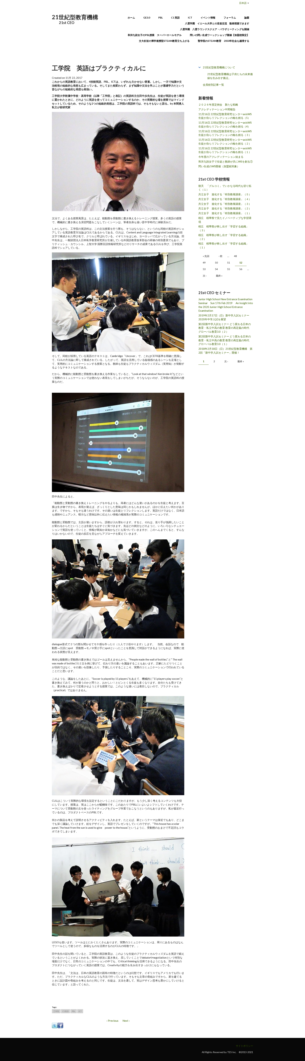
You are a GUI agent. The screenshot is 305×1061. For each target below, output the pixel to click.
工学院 (56, 1011)
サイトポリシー (244, 1045)
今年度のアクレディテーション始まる (220, 156)
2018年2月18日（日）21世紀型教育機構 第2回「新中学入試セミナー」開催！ (225, 350)
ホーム (131, 17)
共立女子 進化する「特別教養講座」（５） (224, 194)
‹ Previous (112, 1020)
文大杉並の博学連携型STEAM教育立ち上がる (164, 40)
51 (228, 262)
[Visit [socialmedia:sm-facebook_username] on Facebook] (60, 1025)
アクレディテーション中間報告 (216, 109)
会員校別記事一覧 (213, 84)
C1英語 (65, 1011)
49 (204, 262)
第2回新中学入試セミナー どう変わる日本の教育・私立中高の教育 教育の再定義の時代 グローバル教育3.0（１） (225, 340)
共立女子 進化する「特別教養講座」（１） (224, 213)
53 (204, 269)
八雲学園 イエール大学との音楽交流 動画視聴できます (217, 23)
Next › (126, 1020)
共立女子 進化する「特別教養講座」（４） (224, 199)
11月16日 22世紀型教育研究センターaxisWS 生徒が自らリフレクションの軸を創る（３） (225, 133)
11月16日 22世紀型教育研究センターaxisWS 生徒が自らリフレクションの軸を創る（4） (225, 124)
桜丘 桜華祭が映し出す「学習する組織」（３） (223, 228)
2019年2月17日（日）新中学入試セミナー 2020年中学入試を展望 (225, 317)
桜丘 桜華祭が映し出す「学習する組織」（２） (223, 236)
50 (216, 262)
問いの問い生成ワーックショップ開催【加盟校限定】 (219, 34)
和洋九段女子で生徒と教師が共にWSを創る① (225, 161)
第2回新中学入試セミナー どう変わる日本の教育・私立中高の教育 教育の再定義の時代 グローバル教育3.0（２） (225, 327)
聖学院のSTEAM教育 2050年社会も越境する (223, 40)
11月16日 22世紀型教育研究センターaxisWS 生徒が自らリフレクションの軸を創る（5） (225, 116)
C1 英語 (175, 17)
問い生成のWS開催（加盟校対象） (219, 166)
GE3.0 (146, 17)
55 (228, 269)
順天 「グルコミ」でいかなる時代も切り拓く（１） (224, 187)
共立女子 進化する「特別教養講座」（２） (224, 208)
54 (216, 269)
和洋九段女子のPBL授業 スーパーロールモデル (155, 34)
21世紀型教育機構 (75, 17)
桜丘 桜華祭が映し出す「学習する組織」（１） (223, 245)
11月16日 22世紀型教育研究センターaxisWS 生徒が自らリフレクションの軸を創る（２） (225, 141)
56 (240, 269)
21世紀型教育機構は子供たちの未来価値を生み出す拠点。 (230, 76)
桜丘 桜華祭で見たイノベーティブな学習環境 (224, 219)
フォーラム (230, 17)
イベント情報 (208, 17)
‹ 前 (220, 256)
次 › (205, 275)
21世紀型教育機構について (219, 67)
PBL (160, 17)
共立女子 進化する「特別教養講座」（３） (224, 203)
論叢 (246, 17)
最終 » (219, 275)
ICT (190, 17)
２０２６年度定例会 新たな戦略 (218, 104)
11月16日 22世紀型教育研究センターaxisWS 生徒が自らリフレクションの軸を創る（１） (225, 150)
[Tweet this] (55, 1025)
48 (235, 256)
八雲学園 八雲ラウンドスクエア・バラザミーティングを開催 (216, 29)
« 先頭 (206, 256)
